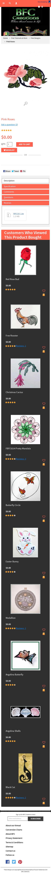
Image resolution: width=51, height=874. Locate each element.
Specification (10, 186)
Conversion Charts (14, 829)
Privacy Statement (14, 838)
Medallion (10, 618)
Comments (9, 191)
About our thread (13, 825)
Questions (8, 197)
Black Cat (10, 787)
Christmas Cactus (14, 392)
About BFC (10, 834)
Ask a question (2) (9, 124)
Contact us (10, 851)
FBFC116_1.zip (18, 214)
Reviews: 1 (21, 345)
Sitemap (9, 846)
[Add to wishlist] (43, 290)
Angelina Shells (13, 731)
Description (9, 180)
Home (5, 38)
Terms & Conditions (14, 842)
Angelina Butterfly (14, 674)
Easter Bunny (12, 561)
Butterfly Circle (13, 505)
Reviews (7, 203)
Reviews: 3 (21, 459)
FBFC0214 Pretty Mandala (18, 448)
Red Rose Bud (12, 279)
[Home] (25, 16)
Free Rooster (12, 336)
